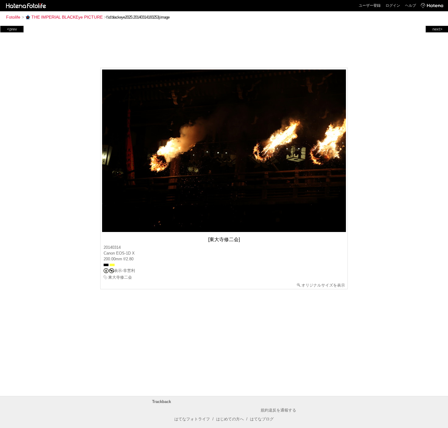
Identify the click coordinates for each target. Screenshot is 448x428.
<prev (12, 29)
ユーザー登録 (370, 5)
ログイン (393, 5)
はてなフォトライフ (192, 419)
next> (437, 29)
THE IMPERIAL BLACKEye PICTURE (67, 17)
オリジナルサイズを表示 (323, 285)
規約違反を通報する (278, 410)
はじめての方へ (230, 419)
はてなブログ (262, 419)
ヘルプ (410, 5)
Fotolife (13, 17)
